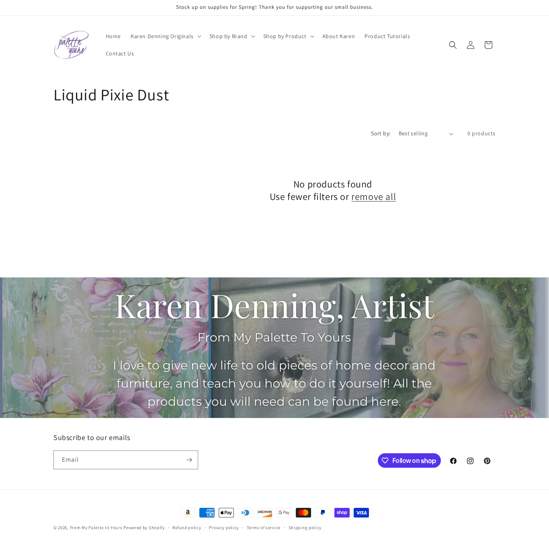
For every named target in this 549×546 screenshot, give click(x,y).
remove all (373, 196)
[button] (165, 36)
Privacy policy (224, 527)
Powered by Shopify (144, 527)
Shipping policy (305, 527)
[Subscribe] (189, 459)
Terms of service (264, 527)
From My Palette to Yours (96, 527)
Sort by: (380, 133)
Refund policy (186, 527)
